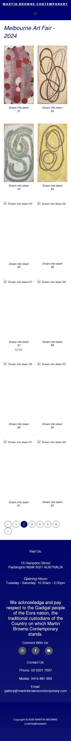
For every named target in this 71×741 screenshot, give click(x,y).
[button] (35, 13)
